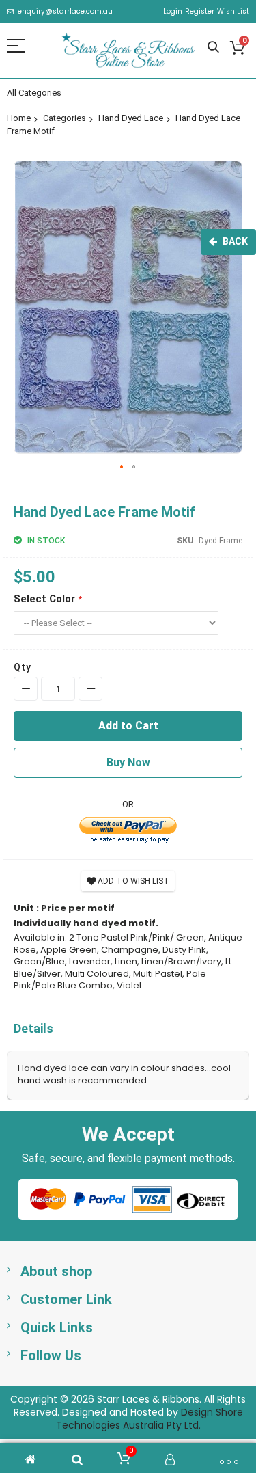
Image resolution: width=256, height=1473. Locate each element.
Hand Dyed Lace (130, 118)
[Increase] (90, 689)
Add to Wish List (133, 881)
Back (235, 241)
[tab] (128, 1029)
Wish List (233, 11)
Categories (64, 118)
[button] (122, 467)
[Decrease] (26, 689)
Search (213, 47)
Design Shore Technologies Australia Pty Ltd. (149, 1418)
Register (199, 11)
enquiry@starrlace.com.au (65, 11)
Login (172, 11)
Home (19, 118)
